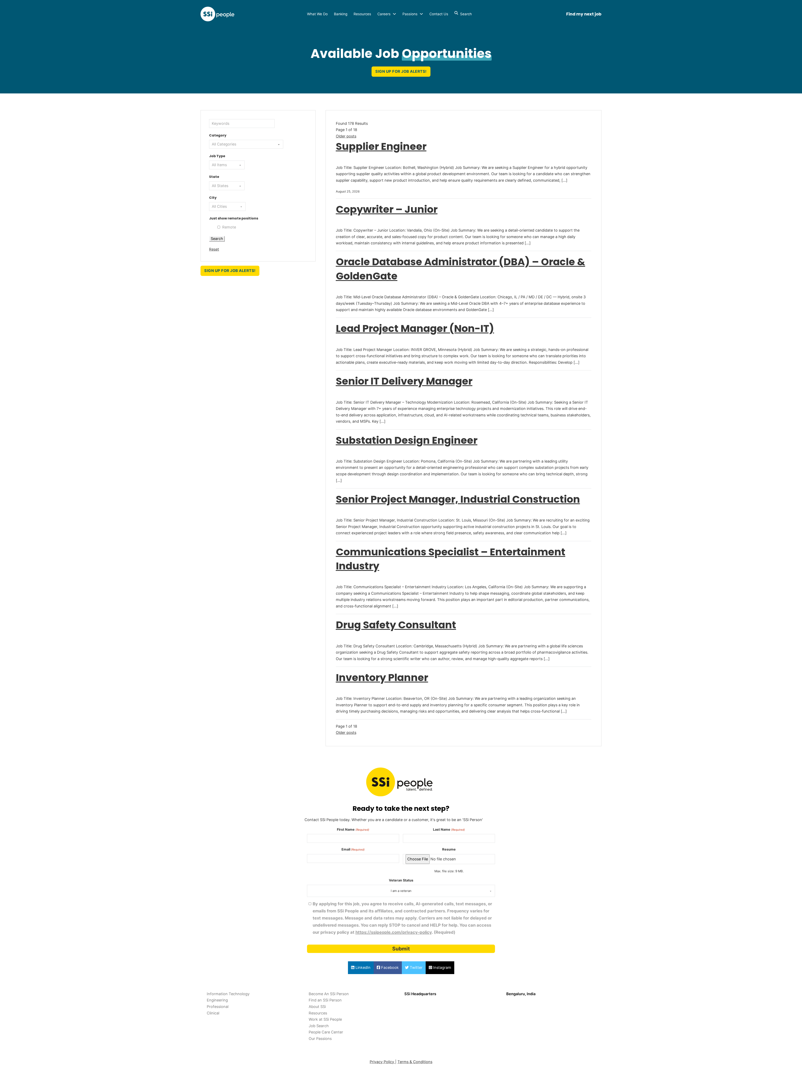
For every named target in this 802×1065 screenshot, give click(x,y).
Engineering (217, 1000)
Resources (362, 14)
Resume (449, 849)
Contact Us (438, 14)
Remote (229, 227)
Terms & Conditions (414, 1062)
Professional (217, 1006)
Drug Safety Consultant (396, 625)
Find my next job (584, 14)
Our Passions (320, 1038)
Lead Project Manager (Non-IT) (415, 328)
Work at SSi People (325, 1019)
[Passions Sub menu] (421, 14)
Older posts (346, 136)
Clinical (213, 1013)
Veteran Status (401, 880)
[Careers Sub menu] (394, 14)
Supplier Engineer (381, 146)
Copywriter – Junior (387, 209)
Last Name (449, 829)
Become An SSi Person (329, 994)
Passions (409, 14)
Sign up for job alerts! (401, 71)
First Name (353, 829)
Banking (340, 14)
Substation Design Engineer (406, 440)
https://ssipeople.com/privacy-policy (393, 932)
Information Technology (228, 994)
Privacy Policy (382, 1062)
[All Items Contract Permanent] (227, 165)
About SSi (317, 1006)
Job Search (319, 1026)
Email (353, 849)
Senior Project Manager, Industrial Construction (458, 499)
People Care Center (326, 1032)
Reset (214, 249)
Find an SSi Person (325, 1000)
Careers (384, 14)
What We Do (317, 14)
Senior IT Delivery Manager (404, 381)
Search (465, 14)
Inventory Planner (382, 678)
